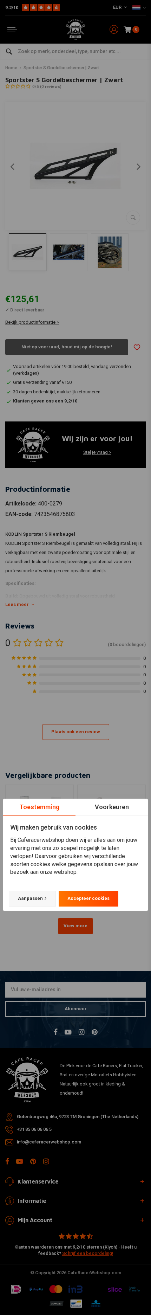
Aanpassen (30, 898)
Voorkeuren (112, 807)
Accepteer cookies (88, 898)
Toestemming (39, 807)
